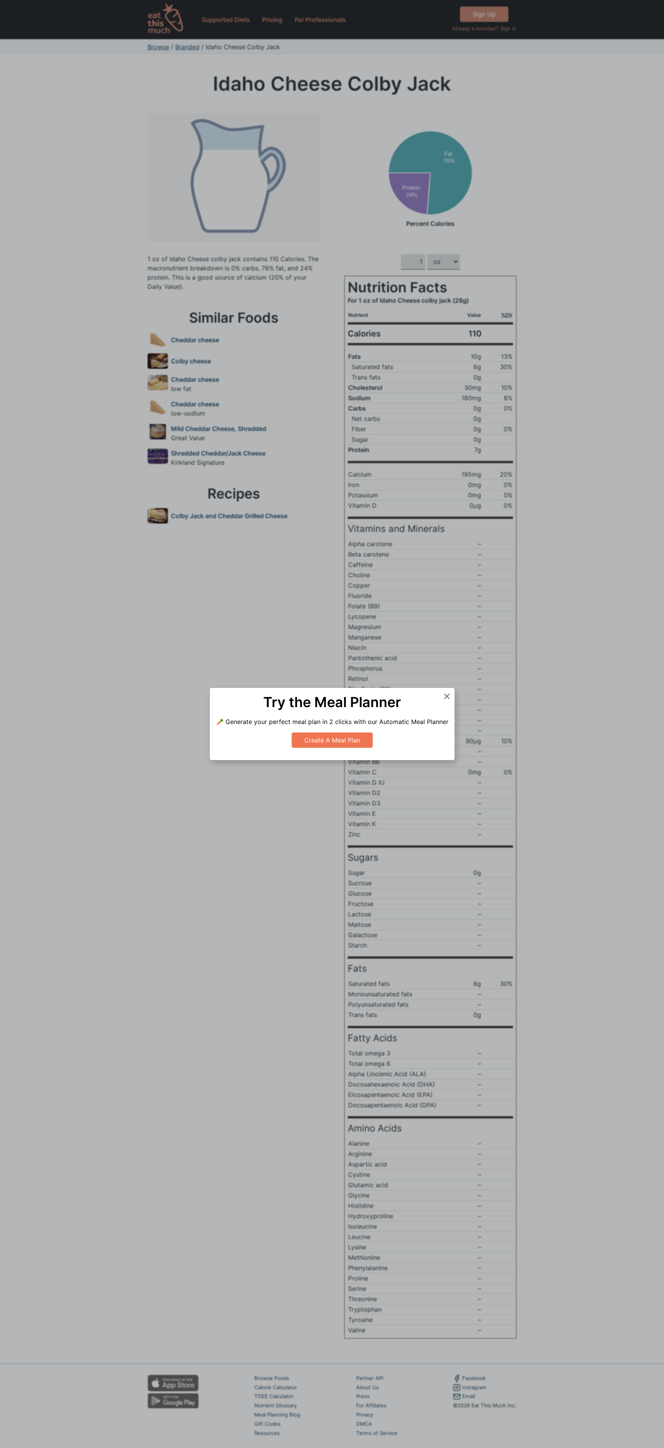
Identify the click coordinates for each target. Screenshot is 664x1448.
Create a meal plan (332, 740)
